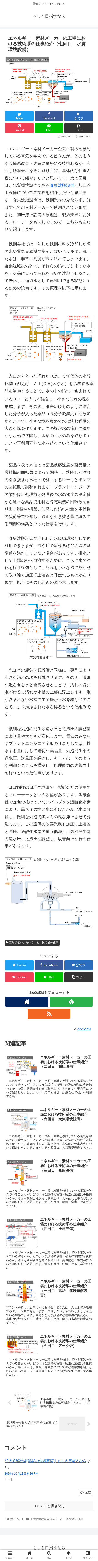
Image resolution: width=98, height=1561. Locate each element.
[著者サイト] (26, 1002)
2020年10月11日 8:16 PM (21, 1473)
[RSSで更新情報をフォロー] (49, 1014)
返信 (87, 1492)
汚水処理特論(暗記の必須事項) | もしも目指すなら (45, 1461)
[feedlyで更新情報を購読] (71, 1002)
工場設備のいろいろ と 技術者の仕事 (33, 942)
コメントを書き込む (49, 1506)
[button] (89, 835)
